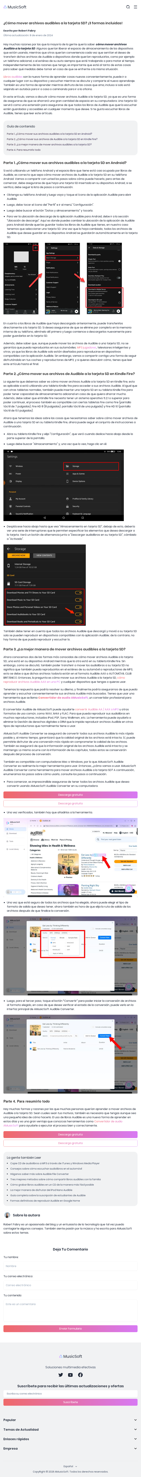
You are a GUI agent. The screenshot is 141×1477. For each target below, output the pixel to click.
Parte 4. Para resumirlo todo (24, 150)
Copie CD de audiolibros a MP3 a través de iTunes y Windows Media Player (55, 1163)
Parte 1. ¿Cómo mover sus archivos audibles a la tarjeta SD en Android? (49, 134)
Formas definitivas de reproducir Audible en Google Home (45, 1200)
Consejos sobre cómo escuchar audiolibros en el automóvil (46, 1168)
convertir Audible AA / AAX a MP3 (97, 709)
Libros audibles (13, 77)
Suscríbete (70, 1402)
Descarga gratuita (70, 795)
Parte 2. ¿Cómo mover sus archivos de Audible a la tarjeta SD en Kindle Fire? (52, 139)
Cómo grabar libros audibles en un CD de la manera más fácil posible (52, 1184)
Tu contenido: (12, 1295)
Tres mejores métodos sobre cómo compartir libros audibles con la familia (55, 1179)
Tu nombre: (11, 1257)
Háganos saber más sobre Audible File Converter (39, 1174)
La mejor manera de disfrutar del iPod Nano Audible (41, 1190)
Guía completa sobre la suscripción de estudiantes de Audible (48, 1195)
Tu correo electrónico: (18, 1276)
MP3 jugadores (86, 347)
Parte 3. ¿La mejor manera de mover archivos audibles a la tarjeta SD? (49, 144)
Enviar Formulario (70, 1329)
